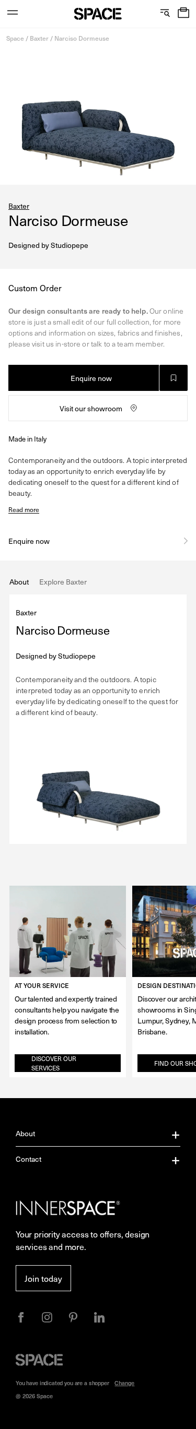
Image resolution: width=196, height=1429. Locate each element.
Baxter (39, 38)
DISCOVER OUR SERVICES (53, 1063)
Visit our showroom (91, 408)
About (26, 1133)
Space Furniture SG (98, 14)
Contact (28, 1158)
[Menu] (12, 14)
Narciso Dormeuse (81, 38)
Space (15, 38)
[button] (183, 13)
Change (124, 1382)
